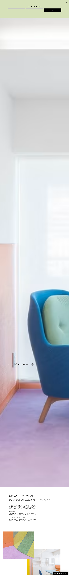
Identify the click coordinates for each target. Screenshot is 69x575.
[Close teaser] (52, 572)
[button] (60, 573)
